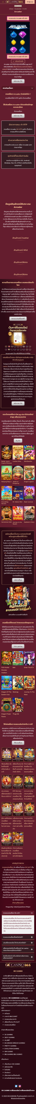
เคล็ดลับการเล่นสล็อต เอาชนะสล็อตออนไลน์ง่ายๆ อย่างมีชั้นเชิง (18, 823)
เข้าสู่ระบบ (30, 2)
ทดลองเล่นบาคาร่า (11, 1019)
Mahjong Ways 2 (6, 481)
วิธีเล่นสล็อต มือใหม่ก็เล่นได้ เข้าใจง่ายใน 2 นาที (6, 768)
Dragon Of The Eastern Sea (6, 693)
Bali (14, 667)
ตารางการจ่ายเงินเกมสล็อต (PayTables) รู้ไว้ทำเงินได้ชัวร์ (29, 795)
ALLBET (7, 1040)
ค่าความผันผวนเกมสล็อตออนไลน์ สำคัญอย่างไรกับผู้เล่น (18, 852)
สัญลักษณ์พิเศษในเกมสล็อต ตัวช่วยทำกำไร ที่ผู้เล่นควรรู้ (6, 852)
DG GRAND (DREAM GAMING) (15, 1043)
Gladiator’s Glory (29, 522)
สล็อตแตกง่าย (19, 565)
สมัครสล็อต (18, 580)
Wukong (15, 692)
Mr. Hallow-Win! (17, 502)
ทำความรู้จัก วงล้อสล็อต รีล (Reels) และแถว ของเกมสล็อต (29, 768)
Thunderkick (18, 6)
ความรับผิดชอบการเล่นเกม (13, 1078)
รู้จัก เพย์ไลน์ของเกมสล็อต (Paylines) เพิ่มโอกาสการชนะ (6, 822)
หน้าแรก (11, 9)
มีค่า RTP (19, 129)
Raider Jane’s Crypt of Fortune (6, 462)
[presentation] (6, 452)
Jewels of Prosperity (16, 482)
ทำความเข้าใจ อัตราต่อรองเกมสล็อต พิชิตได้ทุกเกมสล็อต (29, 822)
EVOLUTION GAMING (12, 1048)
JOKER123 (30, 629)
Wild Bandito (28, 461)
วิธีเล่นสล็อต (18, 743)
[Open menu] (3, 2)
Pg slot (18, 440)
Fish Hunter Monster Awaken (5, 670)
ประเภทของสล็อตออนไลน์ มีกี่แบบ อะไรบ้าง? (6, 793)
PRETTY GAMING (10, 1046)
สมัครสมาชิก (18, 81)
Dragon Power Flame (6, 715)
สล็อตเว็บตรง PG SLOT (12, 1022)
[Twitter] (16, 1086)
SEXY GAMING (10, 1037)
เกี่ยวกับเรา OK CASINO (12, 1064)
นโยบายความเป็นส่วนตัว (12, 1075)
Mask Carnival (28, 502)
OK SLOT (28, 867)
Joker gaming (18, 646)
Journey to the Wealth (17, 523)
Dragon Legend (29, 481)
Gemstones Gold (6, 522)
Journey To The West (29, 693)
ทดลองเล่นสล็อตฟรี (18, 319)
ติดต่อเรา (8, 1072)
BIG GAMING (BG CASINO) (13, 1054)
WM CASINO (9, 1051)
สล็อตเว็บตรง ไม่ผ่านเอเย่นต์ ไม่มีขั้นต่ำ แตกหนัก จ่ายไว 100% (18, 768)
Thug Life (16, 714)
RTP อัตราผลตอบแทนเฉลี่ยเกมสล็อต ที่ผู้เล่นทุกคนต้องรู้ (18, 795)
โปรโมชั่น (7, 1069)
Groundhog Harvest (4, 502)
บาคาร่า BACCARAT (11, 1016)
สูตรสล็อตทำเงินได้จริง (21, 568)
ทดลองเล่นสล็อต (7, 867)
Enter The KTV (29, 667)
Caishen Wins (17, 461)
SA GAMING (9, 1034)
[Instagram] (19, 1086)
